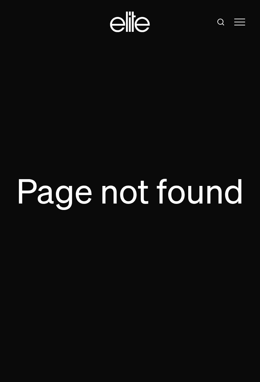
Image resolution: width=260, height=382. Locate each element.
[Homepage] (130, 22)
